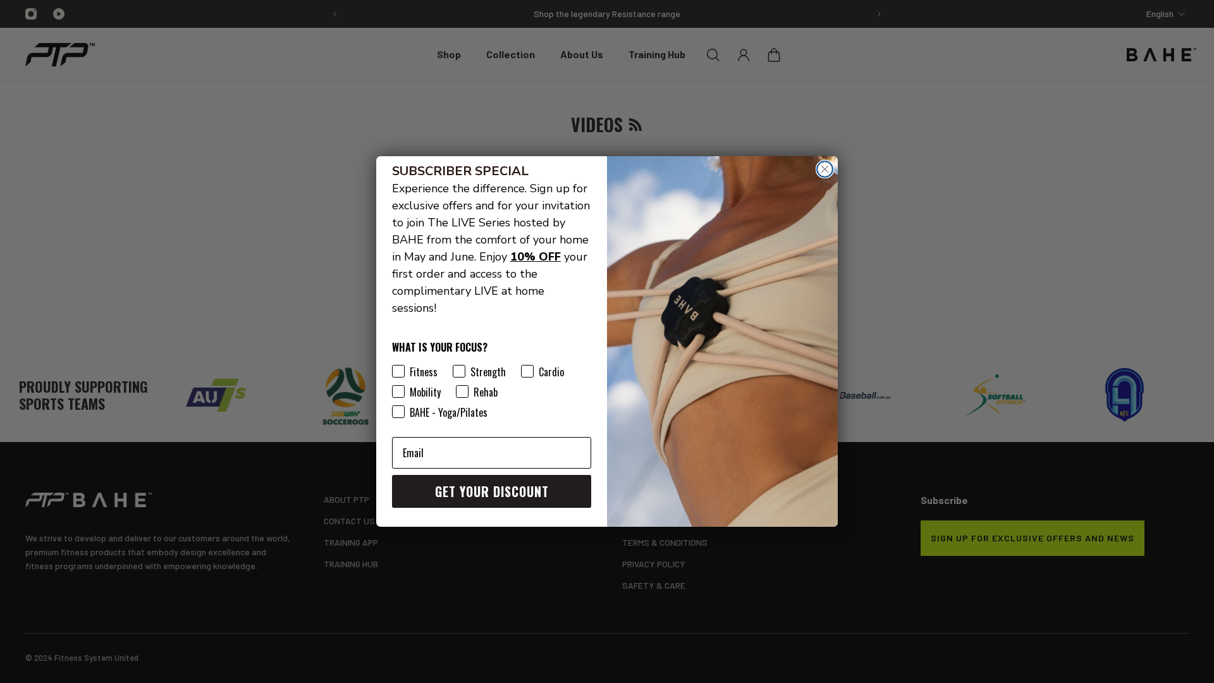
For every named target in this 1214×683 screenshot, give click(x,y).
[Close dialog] (825, 169)
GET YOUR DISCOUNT (492, 491)
